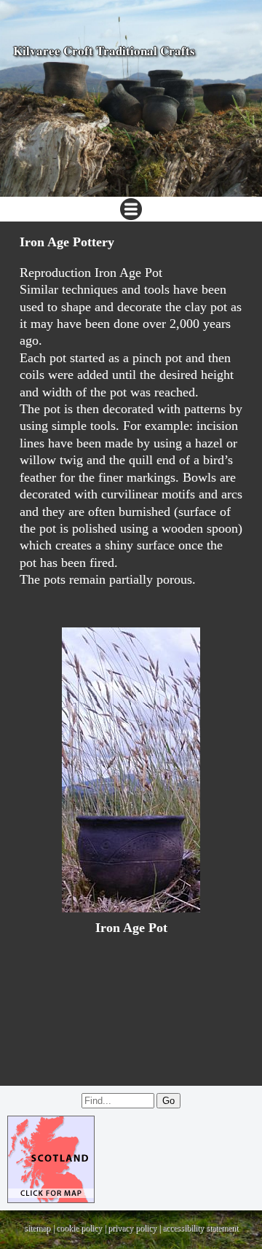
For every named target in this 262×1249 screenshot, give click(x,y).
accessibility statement (200, 1228)
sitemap (37, 1228)
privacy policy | (135, 1228)
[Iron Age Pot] (131, 769)
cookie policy (79, 1228)
